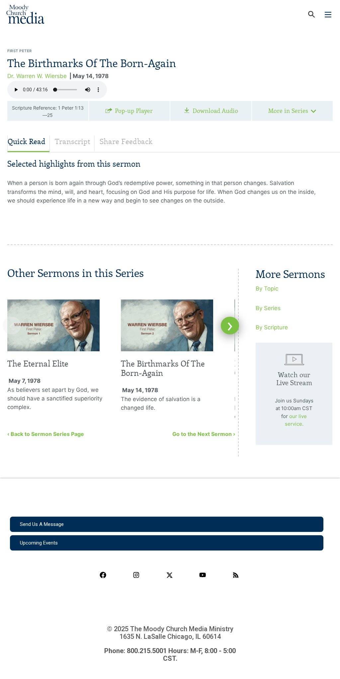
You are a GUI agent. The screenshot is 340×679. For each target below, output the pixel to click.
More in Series (288, 111)
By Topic (267, 288)
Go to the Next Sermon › (203, 434)
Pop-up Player (134, 111)
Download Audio (215, 111)
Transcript (72, 141)
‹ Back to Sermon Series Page (45, 434)
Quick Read (26, 141)
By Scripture (272, 327)
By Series (268, 308)
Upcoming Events (39, 543)
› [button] (230, 325)
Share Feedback (126, 141)
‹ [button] (12, 325)
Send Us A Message (42, 524)
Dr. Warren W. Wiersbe (37, 76)
